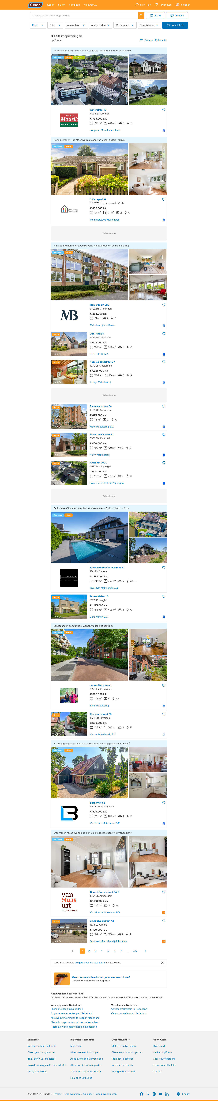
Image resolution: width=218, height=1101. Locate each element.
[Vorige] (72, 951)
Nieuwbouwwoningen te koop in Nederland (75, 1017)
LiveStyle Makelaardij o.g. (104, 588)
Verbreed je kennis (122, 1065)
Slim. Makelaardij (99, 705)
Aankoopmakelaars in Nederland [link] (129, 1009)
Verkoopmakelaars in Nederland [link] (129, 1013)
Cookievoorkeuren (106, 1094)
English (186, 1094)
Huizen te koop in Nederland (67, 1009)
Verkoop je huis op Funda (42, 1046)
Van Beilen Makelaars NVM (105, 823)
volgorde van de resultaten (90, 962)
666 (134, 951)
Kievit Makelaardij (100, 454)
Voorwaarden (72, 1094)
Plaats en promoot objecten (127, 1052)
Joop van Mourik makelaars (105, 130)
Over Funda (159, 1046)
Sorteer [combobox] (156, 40)
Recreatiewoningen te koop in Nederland (74, 1026)
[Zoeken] (141, 15)
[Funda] (35, 5)
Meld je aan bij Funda (124, 1046)
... (127, 951)
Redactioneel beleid (164, 1065)
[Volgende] (146, 951)
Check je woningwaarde (41, 1052)
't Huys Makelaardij (100, 382)
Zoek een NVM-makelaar (41, 1058)
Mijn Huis (75, 1046)
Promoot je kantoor (122, 1058)
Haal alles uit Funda (81, 1078)
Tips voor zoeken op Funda (85, 1071)
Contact (157, 1071)
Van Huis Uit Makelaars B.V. (105, 912)
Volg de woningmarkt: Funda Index (47, 1065)
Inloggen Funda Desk (123, 1071)
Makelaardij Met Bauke (102, 325)
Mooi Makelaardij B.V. (102, 426)
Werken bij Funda (162, 1052)
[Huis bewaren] (164, 110)
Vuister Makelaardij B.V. (103, 734)
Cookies (87, 1094)
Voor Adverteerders (164, 1058)
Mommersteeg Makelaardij (105, 219)
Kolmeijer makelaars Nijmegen (107, 483)
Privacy (57, 1094)
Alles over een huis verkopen (86, 1058)
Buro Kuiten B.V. (99, 616)
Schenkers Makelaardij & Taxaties (108, 941)
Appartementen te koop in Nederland (72, 1013)
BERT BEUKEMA (99, 354)
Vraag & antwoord (37, 1071)
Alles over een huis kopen (84, 1052)
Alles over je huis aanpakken (86, 1065)
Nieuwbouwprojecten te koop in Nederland (75, 1022)
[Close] (162, 963)
